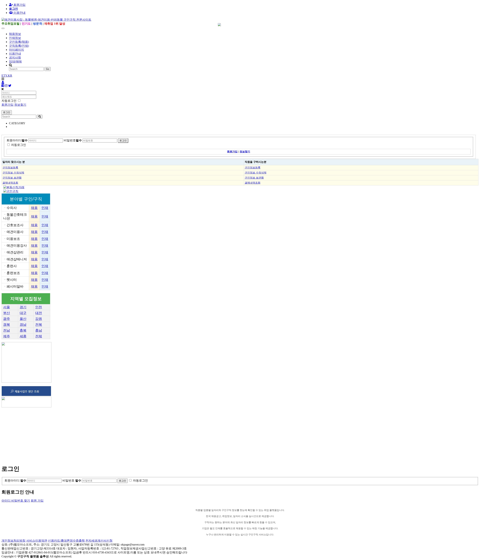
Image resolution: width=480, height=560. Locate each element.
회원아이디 (17, 140)
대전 (38, 313)
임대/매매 (15, 61)
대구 (23, 313)
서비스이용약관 (36, 540)
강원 (38, 319)
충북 (23, 330)
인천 (38, 307)
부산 (6, 313)
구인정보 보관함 (254, 177)
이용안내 (15, 53)
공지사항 (15, 57)
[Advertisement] (114, 434)
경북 (6, 324)
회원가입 (19, 4)
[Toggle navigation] (3, 28)
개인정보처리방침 (14, 540)
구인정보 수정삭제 (255, 172)
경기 (23, 307)
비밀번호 (73, 140)
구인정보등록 (252, 167)
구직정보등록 (10, 167)
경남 (23, 324)
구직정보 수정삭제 (13, 172)
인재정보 (15, 37)
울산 (23, 319)
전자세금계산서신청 (99, 540)
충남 (38, 330)
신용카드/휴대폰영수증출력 (66, 540)
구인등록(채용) (19, 41)
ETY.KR (7, 75)
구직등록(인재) (19, 45)
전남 (6, 330)
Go (47, 69)
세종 (23, 336)
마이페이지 (16, 49)
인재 (44, 208)
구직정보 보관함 (12, 177)
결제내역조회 (10, 182)
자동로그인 (18, 144)
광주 (6, 319)
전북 (38, 324)
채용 (34, 208)
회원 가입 (37, 500)
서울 (6, 307)
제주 (6, 336)
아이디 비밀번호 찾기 (16, 500)
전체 (38, 336)
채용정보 (15, 33)
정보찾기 (20, 104)
